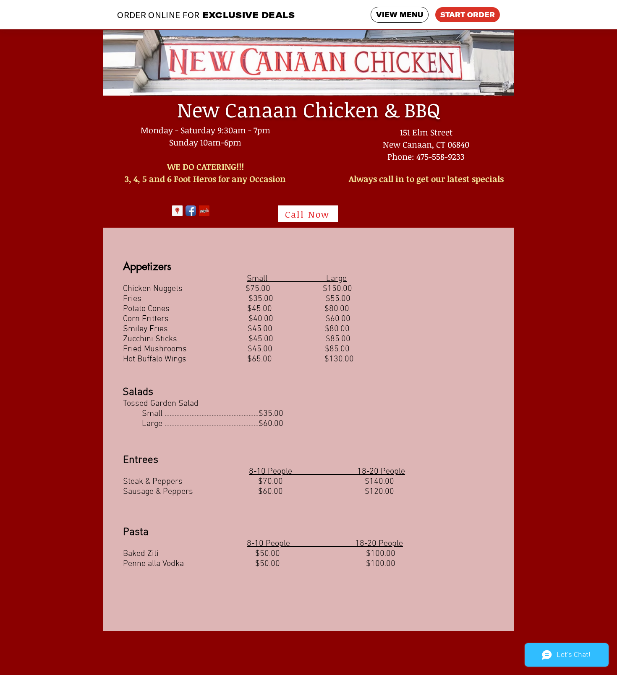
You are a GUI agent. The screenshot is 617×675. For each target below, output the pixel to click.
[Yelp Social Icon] (204, 210)
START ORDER (467, 14)
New (198, 109)
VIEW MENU (399, 14)
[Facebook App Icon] (191, 210)
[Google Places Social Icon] (177, 210)
